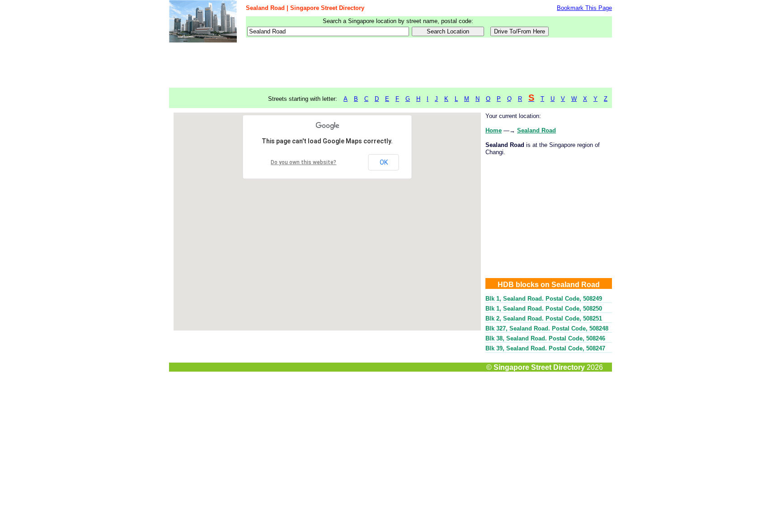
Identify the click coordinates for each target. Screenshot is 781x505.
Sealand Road (536, 130)
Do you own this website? (303, 162)
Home (493, 130)
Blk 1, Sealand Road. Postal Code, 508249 (543, 298)
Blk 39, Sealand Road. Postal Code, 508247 (545, 348)
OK (384, 162)
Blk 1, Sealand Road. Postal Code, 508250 (543, 308)
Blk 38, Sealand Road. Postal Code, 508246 (545, 338)
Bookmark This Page (584, 8)
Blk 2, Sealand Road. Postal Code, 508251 (543, 318)
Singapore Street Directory (539, 367)
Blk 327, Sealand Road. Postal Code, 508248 (546, 328)
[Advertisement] (390, 65)
